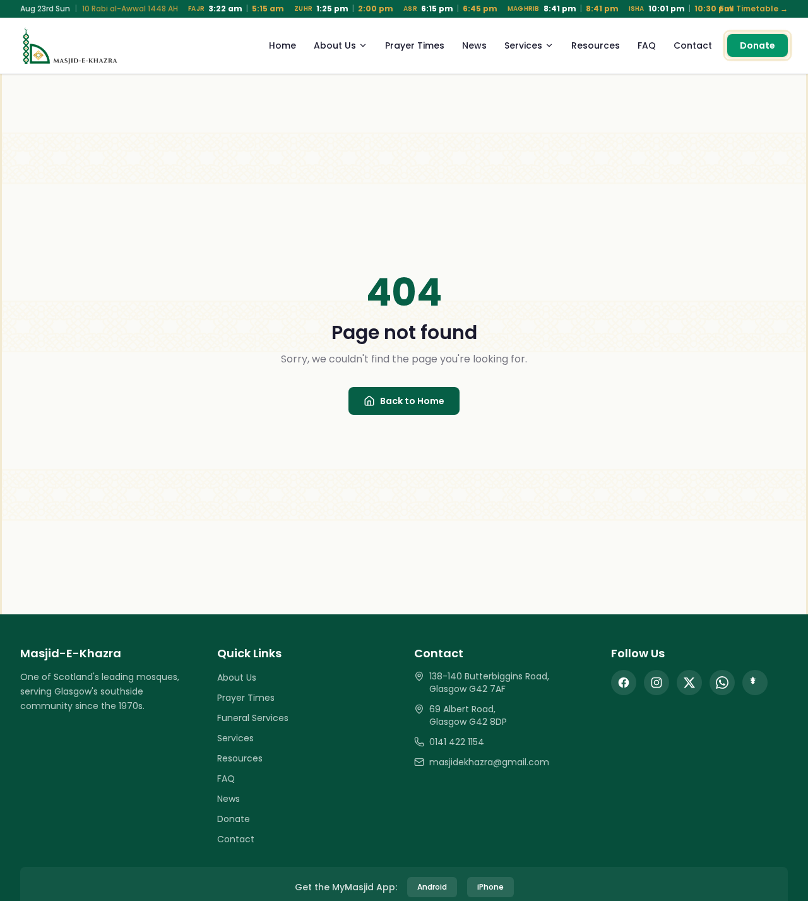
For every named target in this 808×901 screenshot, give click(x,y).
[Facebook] (623, 682)
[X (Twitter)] (689, 682)
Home (282, 45)
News (474, 45)
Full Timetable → (754, 9)
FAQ (647, 45)
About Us (335, 45)
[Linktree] (755, 682)
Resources (595, 45)
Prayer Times (414, 45)
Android (432, 886)
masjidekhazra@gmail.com (489, 762)
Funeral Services (252, 718)
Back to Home (412, 401)
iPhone (490, 886)
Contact (693, 45)
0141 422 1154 (456, 742)
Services (523, 45)
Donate (757, 45)
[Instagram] (656, 682)
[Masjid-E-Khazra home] (69, 45)
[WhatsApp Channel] (722, 682)
